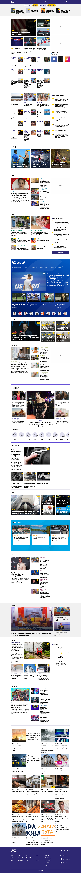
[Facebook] (54, 59)
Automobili (54, 160)
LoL (11, 702)
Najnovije (19, 1)
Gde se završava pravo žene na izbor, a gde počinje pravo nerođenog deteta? (31, 634)
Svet (17, 9)
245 (53, 111)
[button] (52, 652)
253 (53, 104)
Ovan (14, 439)
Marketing (47, 855)
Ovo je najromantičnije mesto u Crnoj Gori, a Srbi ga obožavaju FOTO (21, 539)
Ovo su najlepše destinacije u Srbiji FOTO (40, 537)
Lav (42, 439)
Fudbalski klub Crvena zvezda (20, 267)
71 (53, 134)
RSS (45, 863)
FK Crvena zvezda (51, 5)
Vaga (55, 439)
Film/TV (12, 571)
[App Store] (65, 862)
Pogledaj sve (60, 252)
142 (53, 124)
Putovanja (40, 110)
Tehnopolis (27, 69)
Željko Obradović (44, 267)
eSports (27, 855)
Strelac (69, 439)
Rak (35, 439)
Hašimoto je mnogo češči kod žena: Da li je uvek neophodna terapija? (61, 634)
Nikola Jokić (16, 270)
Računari (59, 499)
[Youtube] (69, 850)
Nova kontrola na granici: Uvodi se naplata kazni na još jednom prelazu (59, 538)
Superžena (20, 860)
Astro (40, 420)
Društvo (13, 191)
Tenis (43, 300)
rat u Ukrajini (27, 5)
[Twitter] (60, 59)
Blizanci (28, 439)
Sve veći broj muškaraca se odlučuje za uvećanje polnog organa (61, 619)
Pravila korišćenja (49, 858)
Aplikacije (47, 862)
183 (53, 118)
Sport (25, 102)
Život (13, 630)
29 (66, 294)
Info (13, 30)
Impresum (47, 857)
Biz (39, 32)
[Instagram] (67, 59)
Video (37, 855)
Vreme (55, 644)
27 (24, 294)
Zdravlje (57, 615)
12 (48, 20)
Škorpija (62, 439)
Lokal (27, 860)
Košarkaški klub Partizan (56, 267)
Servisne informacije (16, 673)
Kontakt (46, 865)
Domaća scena (43, 688)
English (37, 858)
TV (36, 857)
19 (47, 448)
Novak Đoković (33, 267)
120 (53, 130)
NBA (25, 121)
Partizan (59, 300)
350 (53, 98)
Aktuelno (14, 333)
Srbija (18, 238)
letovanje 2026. (43, 5)
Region (47, 9)
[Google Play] (65, 858)
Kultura (13, 130)
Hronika (42, 201)
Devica (48, 439)
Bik (21, 439)
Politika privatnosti (49, 860)
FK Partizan (35, 5)
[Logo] (12, 2)
